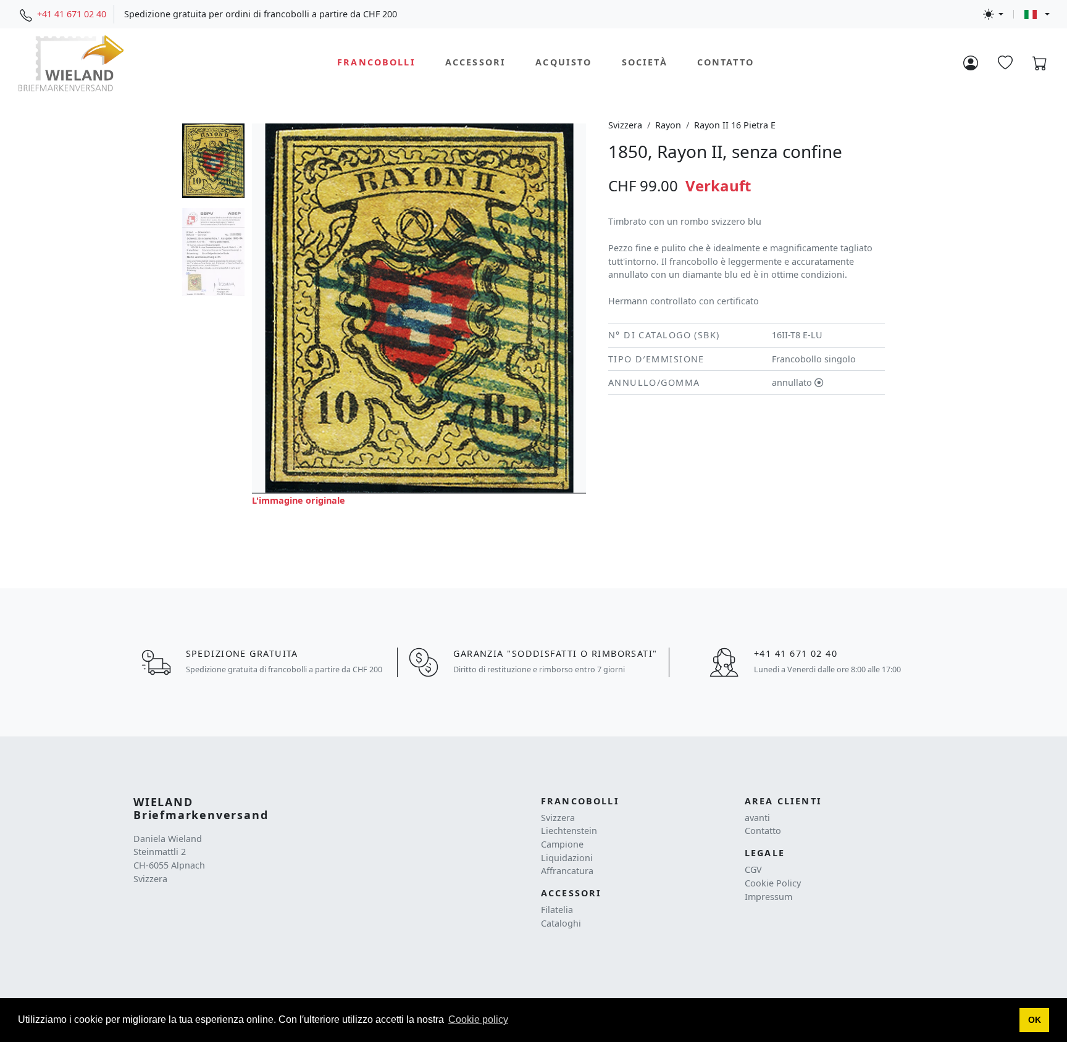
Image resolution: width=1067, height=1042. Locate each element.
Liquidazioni (567, 858)
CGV (753, 869)
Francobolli (376, 63)
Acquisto (563, 63)
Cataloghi (561, 923)
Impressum (768, 896)
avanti (757, 817)
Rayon (668, 125)
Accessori (475, 63)
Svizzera (625, 125)
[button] (1034, 1020)
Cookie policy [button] (478, 1019)
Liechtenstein (569, 830)
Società (644, 63)
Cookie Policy (773, 883)
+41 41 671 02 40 (71, 14)
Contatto (725, 63)
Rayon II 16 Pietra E (735, 125)
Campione (562, 844)
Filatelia (557, 909)
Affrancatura (567, 871)
